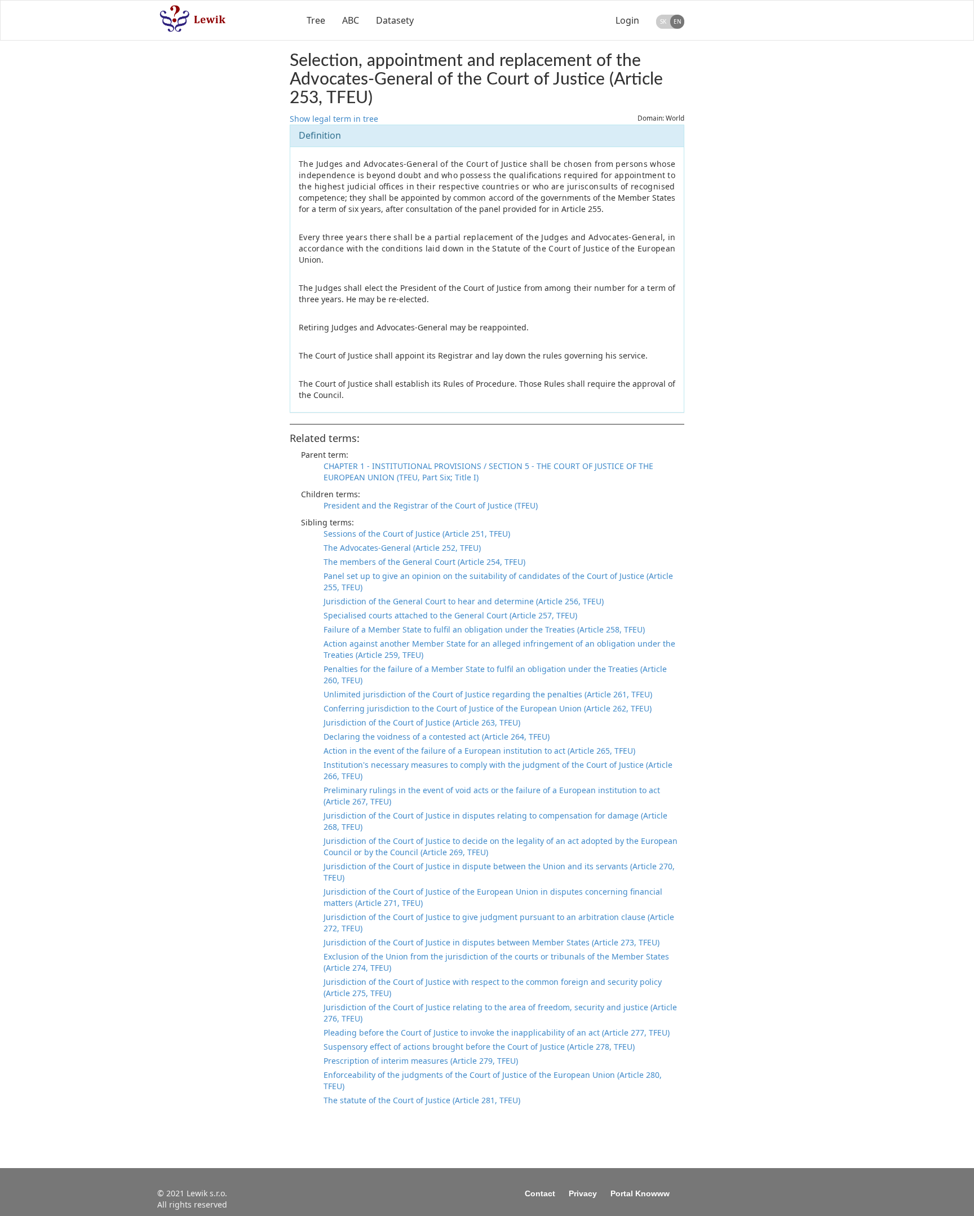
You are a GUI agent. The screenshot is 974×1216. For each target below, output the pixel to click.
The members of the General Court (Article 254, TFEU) (424, 561)
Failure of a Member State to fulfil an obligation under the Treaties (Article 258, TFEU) (484, 629)
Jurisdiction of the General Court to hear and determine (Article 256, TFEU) (464, 601)
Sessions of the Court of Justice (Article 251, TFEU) (417, 533)
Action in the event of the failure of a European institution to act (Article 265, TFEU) (479, 750)
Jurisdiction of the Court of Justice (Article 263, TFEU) (422, 722)
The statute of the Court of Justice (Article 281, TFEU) (422, 1100)
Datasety (395, 20)
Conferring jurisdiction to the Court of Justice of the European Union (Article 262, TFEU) (488, 708)
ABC (350, 20)
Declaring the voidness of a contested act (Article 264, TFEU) (437, 736)
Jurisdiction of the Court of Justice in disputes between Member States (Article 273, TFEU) (491, 942)
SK (663, 21)
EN (677, 21)
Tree (316, 20)
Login (627, 20)
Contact (540, 1193)
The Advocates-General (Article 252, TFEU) (402, 547)
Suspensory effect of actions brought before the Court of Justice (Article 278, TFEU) (479, 1046)
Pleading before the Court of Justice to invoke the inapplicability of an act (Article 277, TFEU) (497, 1032)
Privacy (583, 1193)
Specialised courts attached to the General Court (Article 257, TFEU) (450, 615)
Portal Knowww (640, 1193)
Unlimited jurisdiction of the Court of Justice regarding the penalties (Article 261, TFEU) (488, 694)
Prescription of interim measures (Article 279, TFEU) (421, 1060)
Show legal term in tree (334, 118)
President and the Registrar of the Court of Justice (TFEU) (431, 505)
